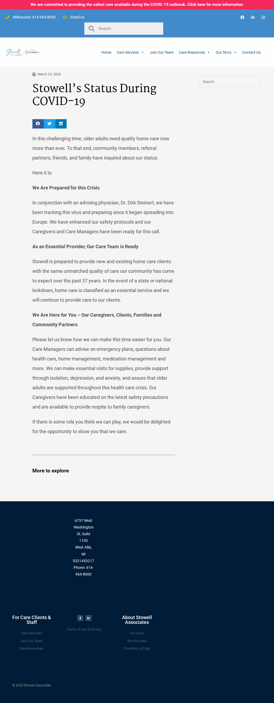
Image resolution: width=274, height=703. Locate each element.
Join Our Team (162, 52)
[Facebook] (242, 17)
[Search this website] (229, 82)
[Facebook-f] (80, 618)
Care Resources (192, 52)
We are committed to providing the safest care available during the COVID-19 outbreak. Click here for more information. (137, 4)
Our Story (223, 52)
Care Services (128, 52)
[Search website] (266, 52)
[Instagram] (263, 17)
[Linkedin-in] (253, 17)
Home (106, 52)
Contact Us (251, 52)
